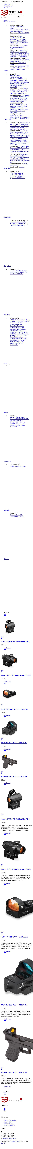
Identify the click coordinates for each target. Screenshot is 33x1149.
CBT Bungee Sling (15, 140)
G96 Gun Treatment (23, 157)
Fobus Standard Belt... (16, 324)
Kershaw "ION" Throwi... (17, 422)
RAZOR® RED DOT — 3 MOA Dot (14, 776)
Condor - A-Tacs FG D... (17, 135)
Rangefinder (7, 266)
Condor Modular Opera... (19, 126)
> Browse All (14, 44)
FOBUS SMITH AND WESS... (19, 332)
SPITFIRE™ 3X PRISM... (21, 82)
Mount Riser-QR (24, 96)
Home (6, 20)
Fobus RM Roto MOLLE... (18, 329)
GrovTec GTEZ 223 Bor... (17, 159)
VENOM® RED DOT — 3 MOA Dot (14, 709)
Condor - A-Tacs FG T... (21, 134)
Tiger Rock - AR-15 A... (17, 174)
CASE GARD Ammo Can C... (19, 223)
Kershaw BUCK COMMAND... (19, 419)
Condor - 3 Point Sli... (23, 141)
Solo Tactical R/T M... (16, 274)
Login (6, 7)
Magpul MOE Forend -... (19, 55)
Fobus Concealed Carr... (17, 323)
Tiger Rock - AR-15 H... (17, 176)
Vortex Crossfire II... (16, 77)
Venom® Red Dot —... (20, 93)
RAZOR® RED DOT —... (21, 67)
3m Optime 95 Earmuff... (17, 516)
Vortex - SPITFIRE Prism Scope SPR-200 (16, 675)
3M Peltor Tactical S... (16, 515)
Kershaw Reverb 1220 (16, 420)
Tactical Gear (8, 119)
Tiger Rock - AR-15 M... (17, 173)
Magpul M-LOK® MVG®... (19, 60)
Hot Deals (7, 314)
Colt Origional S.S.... (17, 38)
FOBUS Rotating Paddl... (17, 327)
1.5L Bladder (19, 148)
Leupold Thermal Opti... (17, 111)
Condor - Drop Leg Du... (17, 341)
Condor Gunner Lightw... (22, 124)
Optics (6, 70)
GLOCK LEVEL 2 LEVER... (18, 335)
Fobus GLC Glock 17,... (17, 340)
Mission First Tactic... (16, 59)
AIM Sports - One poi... (22, 138)
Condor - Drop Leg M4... (19, 136)
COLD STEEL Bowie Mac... (18, 417)
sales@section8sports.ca (9, 1138)
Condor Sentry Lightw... (17, 126)
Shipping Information (10, 1120)
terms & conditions (9, 1125)
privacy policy (8, 1123)
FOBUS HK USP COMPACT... (19, 334)
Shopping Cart (8, 4)
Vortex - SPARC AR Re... (17, 69)
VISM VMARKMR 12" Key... (19, 54)
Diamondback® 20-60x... (17, 115)
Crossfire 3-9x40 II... (16, 75)
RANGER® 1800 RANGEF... (19, 272)
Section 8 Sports (15, 1141)
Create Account (8, 6)
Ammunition (7, 217)
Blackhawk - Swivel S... (17, 31)
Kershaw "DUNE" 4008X (17, 423)
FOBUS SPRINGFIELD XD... (19, 338)
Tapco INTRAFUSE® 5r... (16, 36)
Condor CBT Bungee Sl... (17, 143)
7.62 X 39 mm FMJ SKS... (17, 466)
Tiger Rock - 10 (22, 52)
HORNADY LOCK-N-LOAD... (19, 30)
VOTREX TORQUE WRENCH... (18, 106)
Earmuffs (6, 510)
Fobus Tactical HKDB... (17, 330)
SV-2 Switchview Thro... (18, 105)
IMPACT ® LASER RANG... (19, 271)
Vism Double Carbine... (19, 149)
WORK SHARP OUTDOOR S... (19, 319)
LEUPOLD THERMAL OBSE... (19, 109)
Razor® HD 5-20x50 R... (17, 85)
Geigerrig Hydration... (16, 151)
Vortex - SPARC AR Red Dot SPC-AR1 (15, 642)
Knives (6, 412)
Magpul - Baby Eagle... (22, 42)
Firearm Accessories (9, 21)
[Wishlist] (5, 649)
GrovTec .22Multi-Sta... (17, 160)
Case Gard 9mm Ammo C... (18, 222)
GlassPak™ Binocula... (16, 104)
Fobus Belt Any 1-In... (16, 337)
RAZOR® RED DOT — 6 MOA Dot (14, 743)
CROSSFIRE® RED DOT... (18, 83)
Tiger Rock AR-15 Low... (17, 178)
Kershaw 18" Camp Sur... (17, 425)
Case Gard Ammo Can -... (17, 225)
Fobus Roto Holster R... (17, 326)
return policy (7, 1122)
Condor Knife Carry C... (17, 343)
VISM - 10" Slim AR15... (17, 53)
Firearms (6, 559)
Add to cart (7, 648)
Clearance (7, 363)
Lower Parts (7, 168)
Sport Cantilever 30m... (16, 98)
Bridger (3, 1143)
